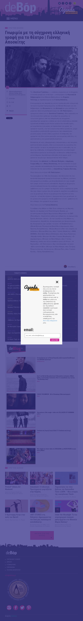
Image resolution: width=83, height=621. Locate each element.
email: (29, 330)
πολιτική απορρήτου (50, 321)
